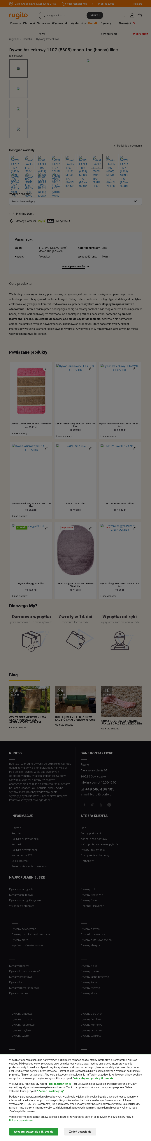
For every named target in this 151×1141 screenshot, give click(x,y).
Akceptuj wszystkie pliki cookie (33, 1131)
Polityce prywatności (21, 1120)
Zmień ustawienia (80, 1131)
